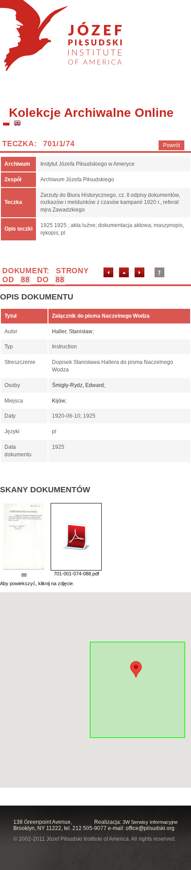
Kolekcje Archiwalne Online (91, 113)
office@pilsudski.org (150, 828)
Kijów (58, 401)
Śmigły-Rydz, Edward (78, 385)
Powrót (171, 145)
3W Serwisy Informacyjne (150, 822)
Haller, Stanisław (72, 331)
